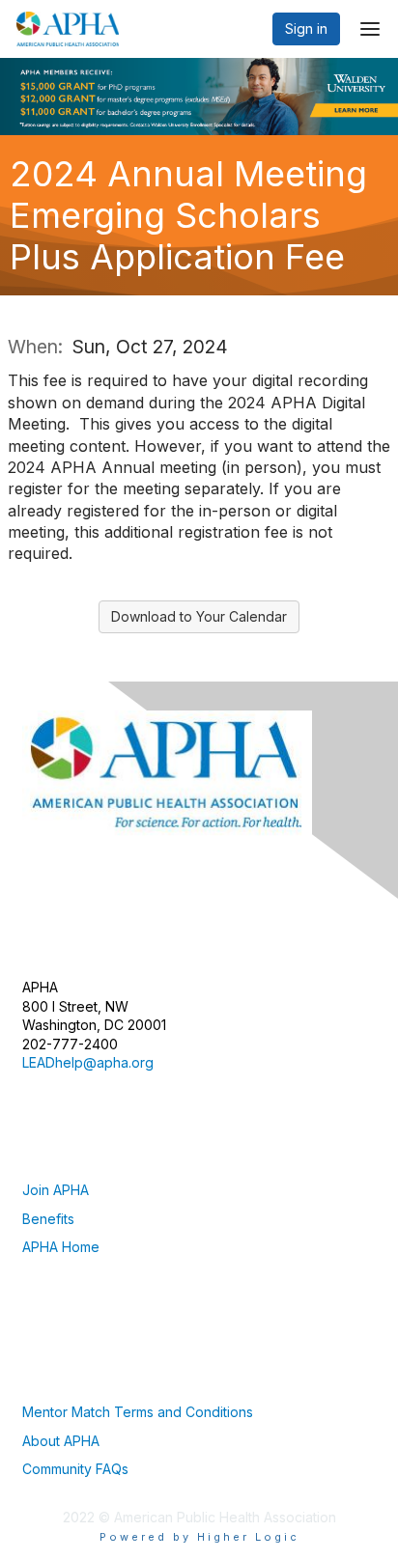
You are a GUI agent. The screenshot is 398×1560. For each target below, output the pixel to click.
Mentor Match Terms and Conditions (137, 1412)
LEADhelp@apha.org (88, 1062)
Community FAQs (75, 1469)
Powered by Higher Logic (199, 1537)
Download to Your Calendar (199, 616)
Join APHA (55, 1190)
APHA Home (61, 1247)
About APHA (61, 1441)
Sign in (306, 28)
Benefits (48, 1219)
